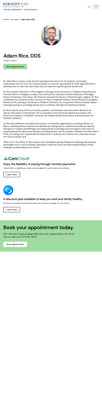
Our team (15, 19)
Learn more (12, 174)
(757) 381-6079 (28, 236)
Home (5, 19)
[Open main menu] (96, 6)
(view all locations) (30, 9)
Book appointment (15, 66)
